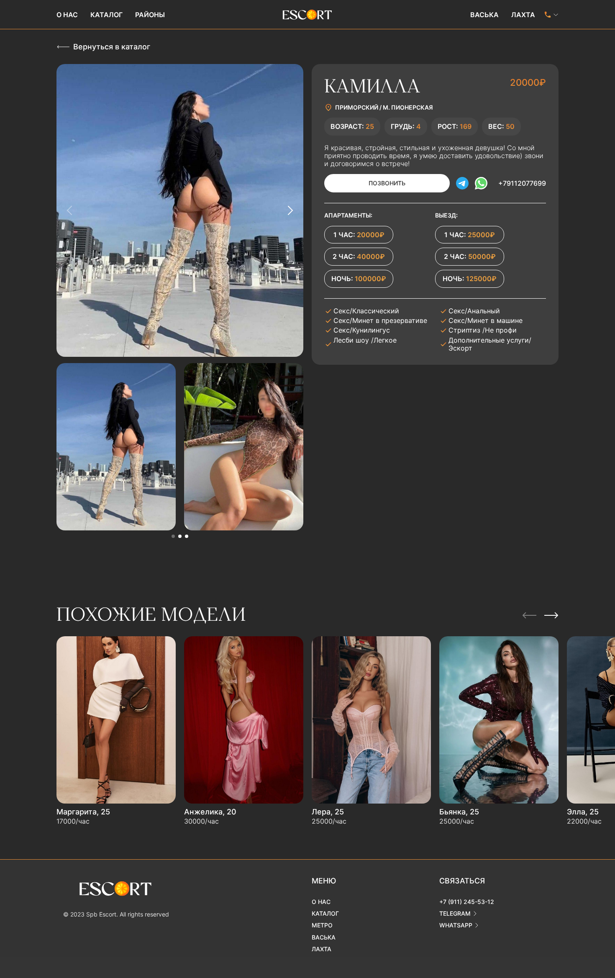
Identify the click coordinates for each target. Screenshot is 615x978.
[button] (173, 536)
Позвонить (387, 183)
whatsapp (455, 925)
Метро (322, 925)
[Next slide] (290, 210)
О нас (67, 14)
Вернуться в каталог (111, 46)
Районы (150, 14)
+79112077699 (522, 183)
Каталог (106, 14)
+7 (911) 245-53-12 (466, 901)
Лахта (523, 14)
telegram (455, 913)
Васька (484, 14)
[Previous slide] (70, 210)
